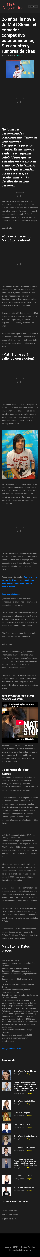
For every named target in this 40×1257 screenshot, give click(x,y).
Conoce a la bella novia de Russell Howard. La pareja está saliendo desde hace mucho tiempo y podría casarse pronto (25, 1162)
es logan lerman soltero (11, 1049)
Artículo (19, 55)
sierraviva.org (25, 1250)
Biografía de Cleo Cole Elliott (24, 1101)
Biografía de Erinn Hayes (23, 1176)
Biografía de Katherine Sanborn (25, 1136)
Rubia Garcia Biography (22, 1113)
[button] (33, 6)
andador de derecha (10, 1215)
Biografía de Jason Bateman (24, 1148)
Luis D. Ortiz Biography (22, 1124)
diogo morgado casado (11, 594)
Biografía (30, 1074)
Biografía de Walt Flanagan (24, 1187)
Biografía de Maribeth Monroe (25, 1071)
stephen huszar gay (9, 1219)
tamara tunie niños (9, 1211)
